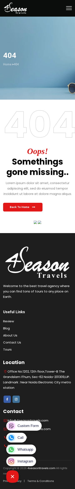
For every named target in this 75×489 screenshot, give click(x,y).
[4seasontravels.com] (15, 8)
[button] (22, 207)
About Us (10, 335)
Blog (6, 328)
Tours (7, 349)
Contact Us (12, 342)
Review (8, 321)
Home (7, 64)
